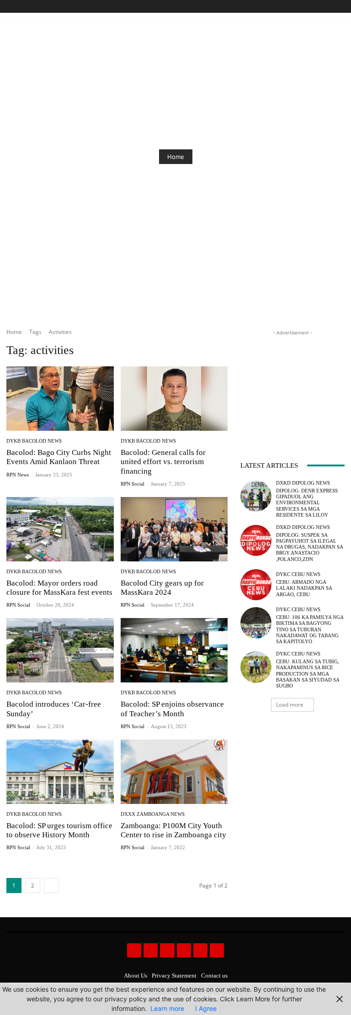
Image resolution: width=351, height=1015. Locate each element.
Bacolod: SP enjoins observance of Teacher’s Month (172, 709)
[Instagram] (308, 6)
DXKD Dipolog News (303, 483)
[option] (175, 157)
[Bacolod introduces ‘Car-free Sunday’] (60, 650)
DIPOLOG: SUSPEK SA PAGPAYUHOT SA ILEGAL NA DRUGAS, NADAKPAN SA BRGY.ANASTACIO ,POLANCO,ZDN (309, 547)
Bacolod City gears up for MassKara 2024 (162, 588)
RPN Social (132, 483)
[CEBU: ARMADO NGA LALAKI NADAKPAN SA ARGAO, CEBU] (255, 584)
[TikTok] (319, 6)
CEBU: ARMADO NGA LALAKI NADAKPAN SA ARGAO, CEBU (304, 588)
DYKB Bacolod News (34, 441)
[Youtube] (339, 6)
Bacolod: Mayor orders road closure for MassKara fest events (59, 588)
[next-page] (51, 885)
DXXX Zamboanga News (153, 814)
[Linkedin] (167, 950)
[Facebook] (297, 6)
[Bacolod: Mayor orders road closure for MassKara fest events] (60, 529)
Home (175, 156)
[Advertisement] (292, 383)
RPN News (17, 474)
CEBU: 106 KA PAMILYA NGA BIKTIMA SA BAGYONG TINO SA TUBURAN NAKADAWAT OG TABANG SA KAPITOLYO (310, 629)
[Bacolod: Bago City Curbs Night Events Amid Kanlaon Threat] (60, 398)
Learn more (167, 1008)
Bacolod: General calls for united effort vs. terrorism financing (163, 462)
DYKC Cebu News (298, 574)
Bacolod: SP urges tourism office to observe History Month (59, 830)
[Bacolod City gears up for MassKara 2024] (174, 529)
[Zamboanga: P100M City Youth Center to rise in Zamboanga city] (174, 772)
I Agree (206, 1008)
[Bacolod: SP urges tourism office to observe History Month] (60, 772)
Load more (289, 704)
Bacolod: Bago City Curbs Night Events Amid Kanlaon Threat (58, 457)
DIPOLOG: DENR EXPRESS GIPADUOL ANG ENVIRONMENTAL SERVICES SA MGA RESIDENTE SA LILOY (307, 503)
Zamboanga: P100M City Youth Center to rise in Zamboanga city (173, 830)
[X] (329, 6)
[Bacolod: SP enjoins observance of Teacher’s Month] (174, 650)
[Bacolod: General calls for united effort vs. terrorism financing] (174, 398)
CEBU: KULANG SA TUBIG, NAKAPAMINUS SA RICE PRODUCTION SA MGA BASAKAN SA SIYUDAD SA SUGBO (308, 673)
